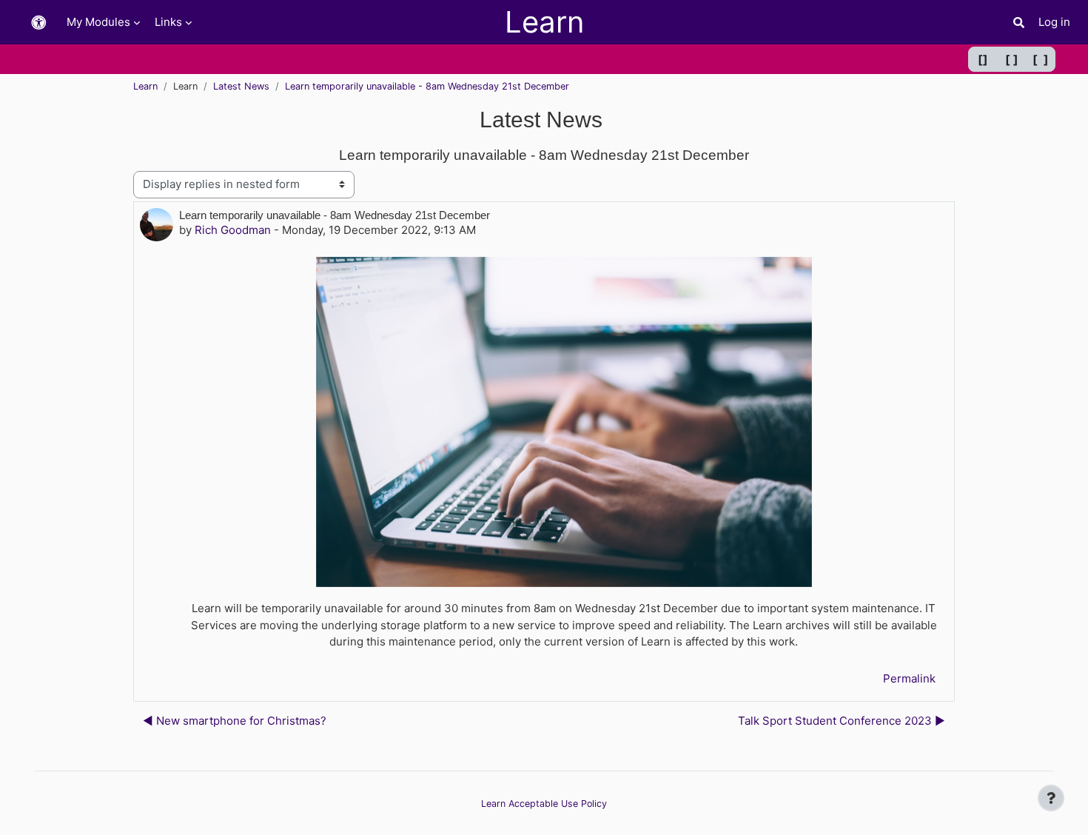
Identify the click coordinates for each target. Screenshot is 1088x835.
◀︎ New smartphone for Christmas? (234, 721)
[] (983, 59)
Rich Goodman (233, 230)
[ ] (1011, 59)
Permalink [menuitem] (909, 678)
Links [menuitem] (168, 22)
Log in (1054, 22)
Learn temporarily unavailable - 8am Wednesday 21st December (427, 86)
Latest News (241, 86)
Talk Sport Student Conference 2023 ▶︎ (841, 721)
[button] (38, 22)
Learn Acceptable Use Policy (544, 803)
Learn (145, 86)
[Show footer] (1051, 798)
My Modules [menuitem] (98, 22)
